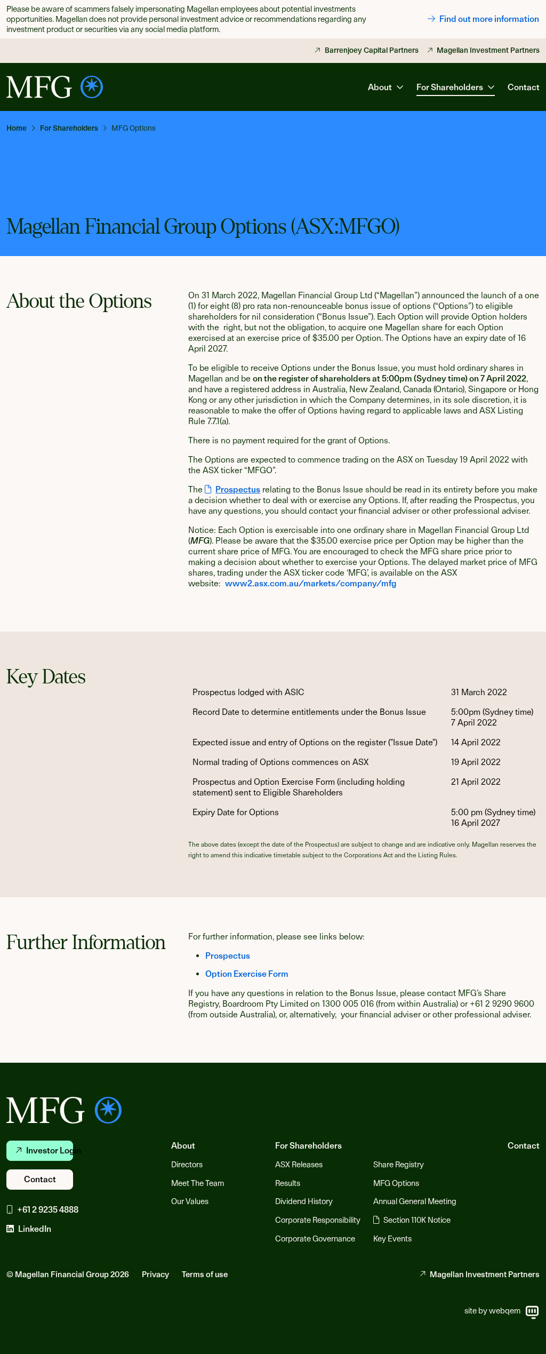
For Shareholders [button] (449, 87)
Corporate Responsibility (317, 1220)
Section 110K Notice (417, 1220)
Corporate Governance (315, 1239)
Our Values (189, 1201)
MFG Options (396, 1183)
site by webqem (492, 1311)
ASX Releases (299, 1164)
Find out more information (489, 19)
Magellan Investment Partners (488, 50)
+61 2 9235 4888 (47, 1210)
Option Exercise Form (246, 974)
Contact (524, 87)
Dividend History (304, 1201)
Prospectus (227, 956)
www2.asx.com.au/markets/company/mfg (310, 583)
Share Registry (398, 1164)
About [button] (380, 87)
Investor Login (49, 1150)
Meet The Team (197, 1183)
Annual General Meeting (414, 1201)
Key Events (392, 1239)
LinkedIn (34, 1229)
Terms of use (205, 1274)
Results (287, 1183)
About (183, 1146)
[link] (21, 128)
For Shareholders (308, 1146)
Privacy (155, 1274)
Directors (187, 1164)
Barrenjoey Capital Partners (372, 50)
